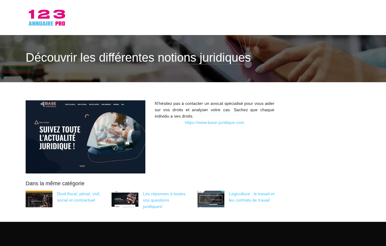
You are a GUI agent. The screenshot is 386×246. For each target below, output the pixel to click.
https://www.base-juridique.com (214, 122)
